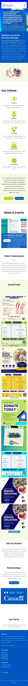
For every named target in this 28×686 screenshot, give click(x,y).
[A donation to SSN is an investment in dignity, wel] (14, 412)
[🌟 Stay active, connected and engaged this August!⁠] (14, 334)
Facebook (2, 672)
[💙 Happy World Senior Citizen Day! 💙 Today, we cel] (14, 360)
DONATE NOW (8, 198)
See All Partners (14, 582)
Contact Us (4, 653)
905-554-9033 (6, 665)
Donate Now (4, 657)
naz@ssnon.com (7, 667)
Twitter (4, 672)
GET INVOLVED (19, 198)
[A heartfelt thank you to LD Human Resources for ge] (14, 438)
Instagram (6, 672)
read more (7, 240)
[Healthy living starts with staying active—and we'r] (14, 464)
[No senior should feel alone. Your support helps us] (14, 490)
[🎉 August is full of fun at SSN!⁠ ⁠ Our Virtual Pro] (14, 386)
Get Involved (4, 655)
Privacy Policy (4, 659)
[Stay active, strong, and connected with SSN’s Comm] (14, 308)
